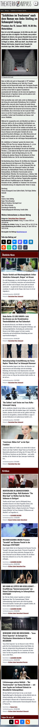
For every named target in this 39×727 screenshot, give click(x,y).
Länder (18, 520)
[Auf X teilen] (3, 242)
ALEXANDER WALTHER (15, 515)
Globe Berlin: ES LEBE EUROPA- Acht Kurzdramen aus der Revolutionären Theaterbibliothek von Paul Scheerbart (16, 319)
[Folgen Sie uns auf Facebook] (22, 722)
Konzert (10, 520)
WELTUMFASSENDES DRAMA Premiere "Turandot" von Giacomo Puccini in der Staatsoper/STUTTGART (16, 542)
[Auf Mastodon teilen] (20, 242)
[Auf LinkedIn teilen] (31, 242)
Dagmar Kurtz (13, 707)
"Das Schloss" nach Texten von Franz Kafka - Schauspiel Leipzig (18, 403)
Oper (19, 464)
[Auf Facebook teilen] (25, 242)
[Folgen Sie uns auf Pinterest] (17, 722)
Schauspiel (22, 218)
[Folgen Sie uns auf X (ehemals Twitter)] (11, 722)
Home (2, 10)
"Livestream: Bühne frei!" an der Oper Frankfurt (16, 443)
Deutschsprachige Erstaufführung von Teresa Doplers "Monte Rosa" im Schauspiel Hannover (19, 362)
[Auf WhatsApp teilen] (9, 247)
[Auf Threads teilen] (9, 242)
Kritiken (15, 520)
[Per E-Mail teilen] (20, 247)
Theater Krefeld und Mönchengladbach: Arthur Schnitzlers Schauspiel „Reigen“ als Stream (19, 275)
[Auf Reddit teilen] (3, 247)
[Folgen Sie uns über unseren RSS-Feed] (27, 722)
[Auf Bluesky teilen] (14, 242)
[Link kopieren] (25, 247)
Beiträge (7, 10)
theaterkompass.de (22, 232)
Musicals (25, 662)
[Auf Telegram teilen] (14, 247)
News (17, 218)
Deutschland (12, 218)
